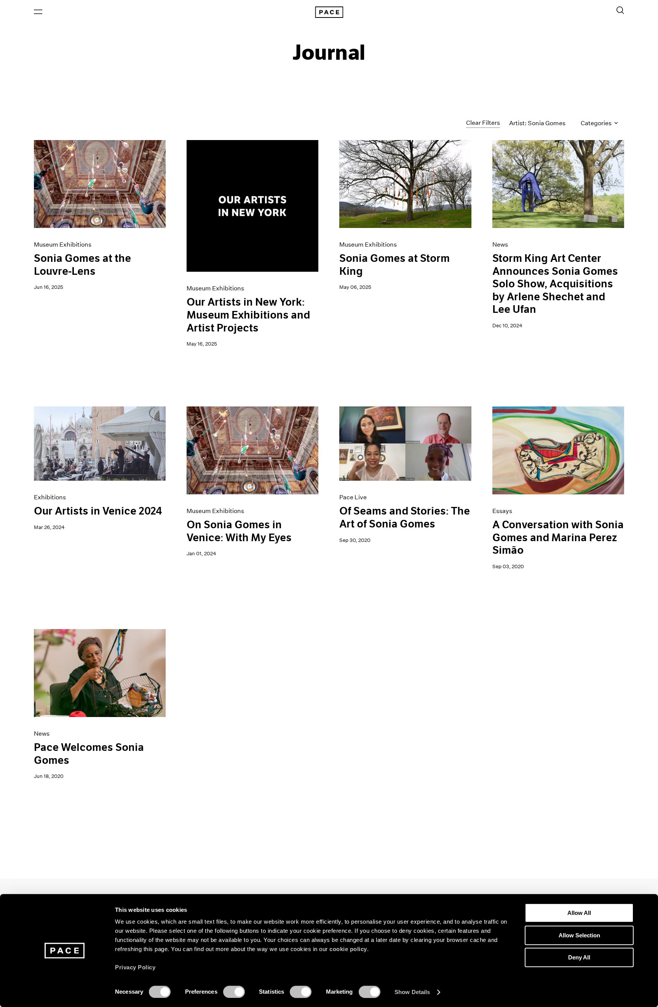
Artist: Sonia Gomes (537, 123)
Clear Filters (483, 122)
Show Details (412, 992)
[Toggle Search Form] (620, 10)
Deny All (579, 957)
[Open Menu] (38, 12)
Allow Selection (579, 935)
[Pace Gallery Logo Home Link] (329, 12)
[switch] (234, 992)
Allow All (579, 913)
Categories (597, 123)
